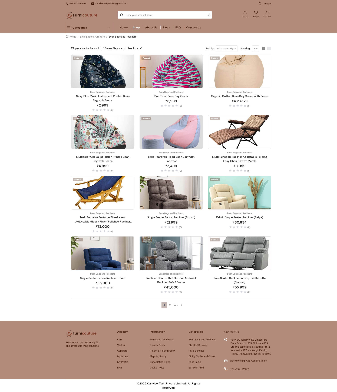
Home (124, 27)
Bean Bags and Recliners (122, 36)
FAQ (178, 27)
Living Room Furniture (92, 36)
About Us (151, 27)
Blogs (166, 27)
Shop (136, 27)
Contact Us (193, 27)
